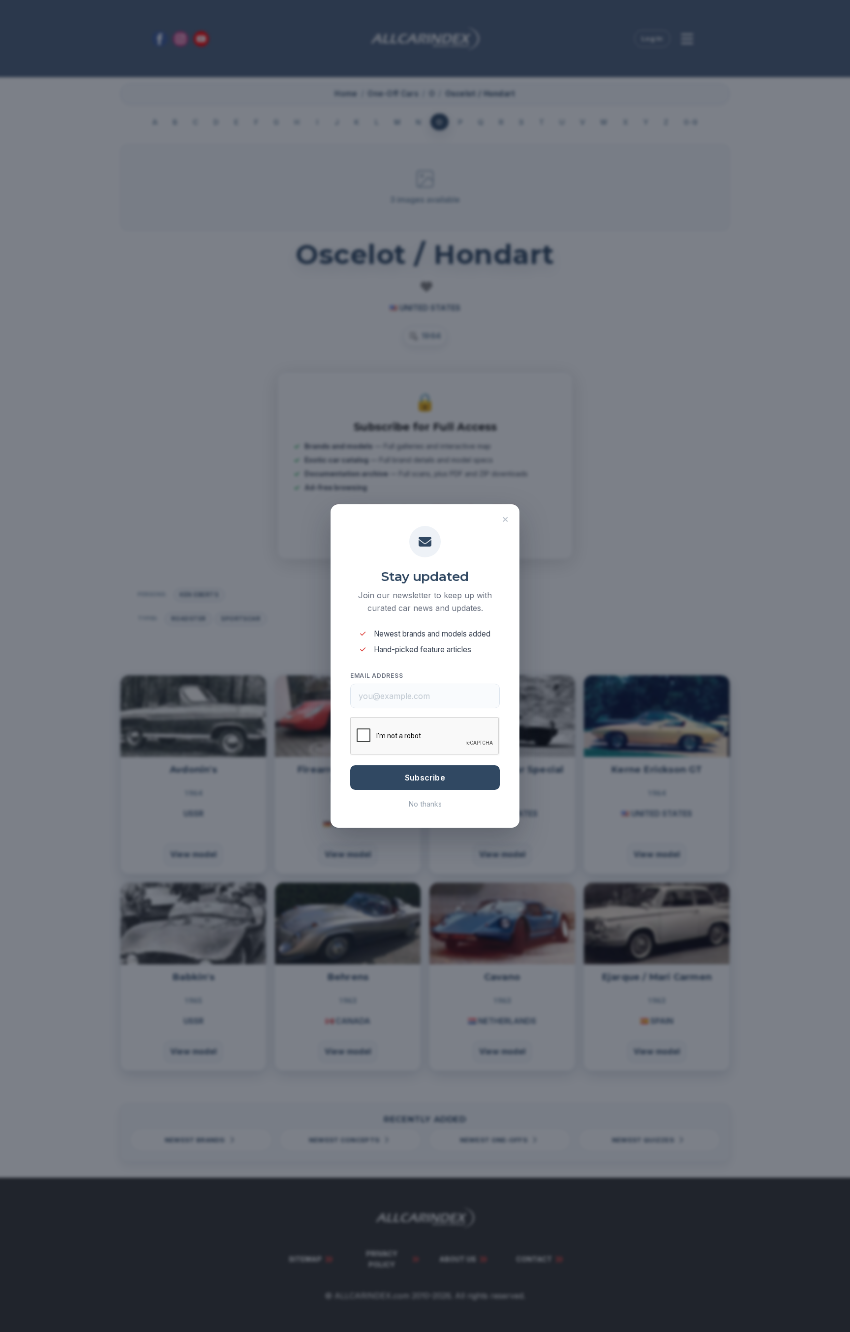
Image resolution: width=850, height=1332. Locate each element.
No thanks (425, 804)
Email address (376, 675)
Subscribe (425, 777)
